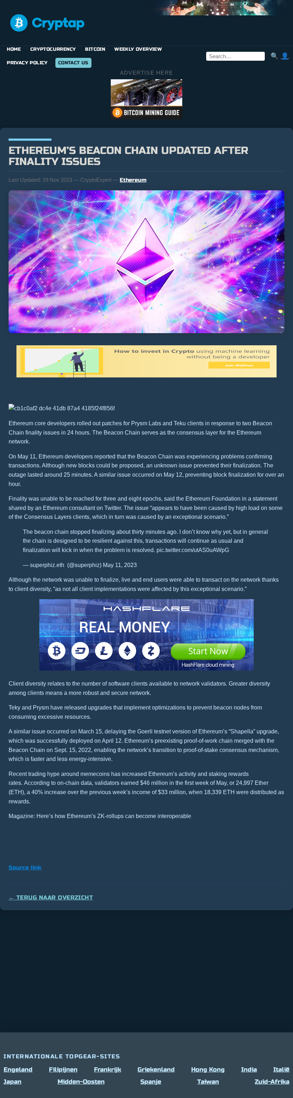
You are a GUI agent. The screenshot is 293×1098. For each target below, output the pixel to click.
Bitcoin (95, 49)
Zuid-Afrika (272, 1082)
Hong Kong (208, 1069)
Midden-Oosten (81, 1082)
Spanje (150, 1082)
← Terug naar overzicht (51, 897)
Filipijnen (63, 1069)
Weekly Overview (138, 49)
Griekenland (156, 1069)
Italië (281, 1069)
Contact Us (73, 63)
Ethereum (133, 180)
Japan (12, 1082)
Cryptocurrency (53, 49)
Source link (25, 867)
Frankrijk (107, 1069)
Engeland (18, 1069)
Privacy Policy (27, 63)
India (249, 1069)
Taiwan (208, 1082)
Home (14, 49)
